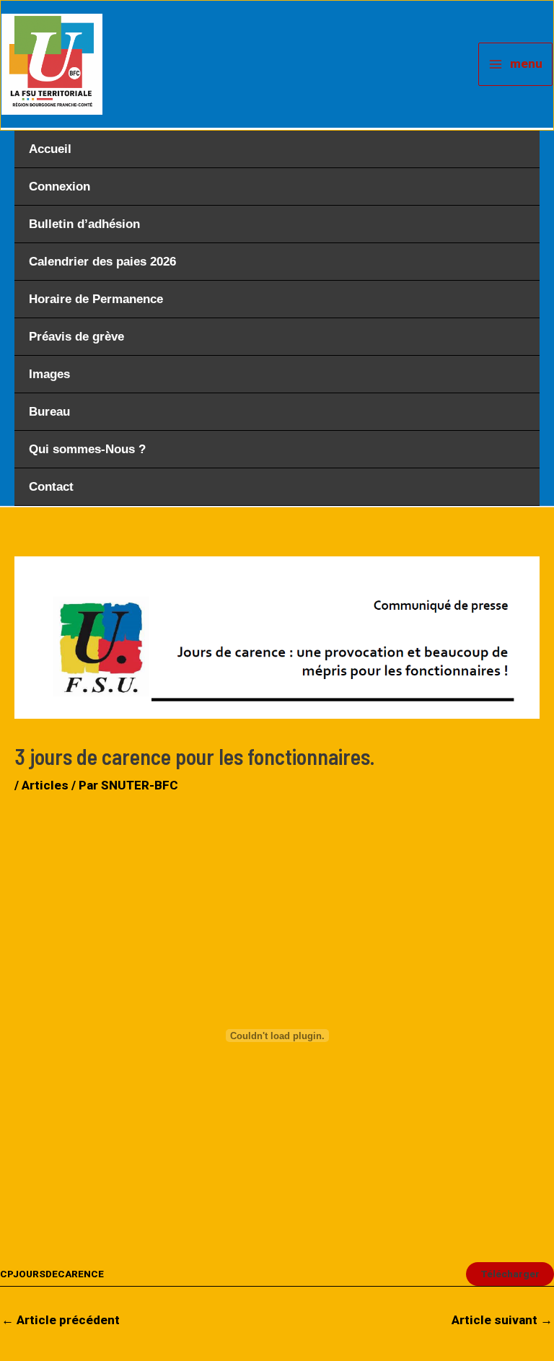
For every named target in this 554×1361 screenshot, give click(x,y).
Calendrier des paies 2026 (102, 261)
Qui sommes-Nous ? (87, 449)
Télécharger (510, 1273)
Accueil (50, 149)
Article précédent (60, 1320)
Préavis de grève (76, 336)
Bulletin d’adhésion (84, 224)
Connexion (59, 186)
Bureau (49, 412)
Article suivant (502, 1320)
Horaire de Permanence (96, 299)
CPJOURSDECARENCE (52, 1273)
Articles (45, 785)
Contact (51, 487)
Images (49, 374)
